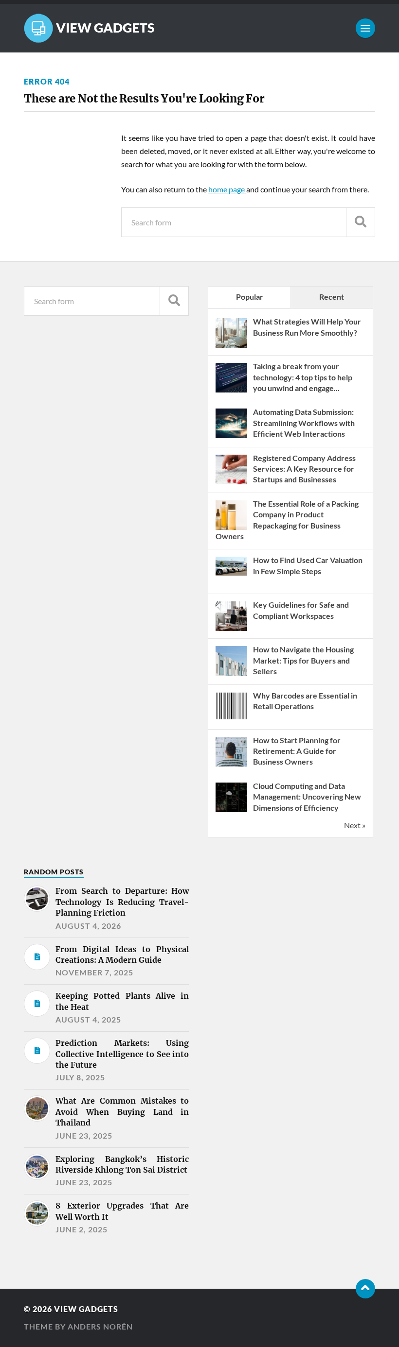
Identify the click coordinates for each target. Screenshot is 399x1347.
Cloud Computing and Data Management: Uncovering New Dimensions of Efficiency (307, 796)
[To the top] (365, 1288)
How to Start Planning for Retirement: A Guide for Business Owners (297, 751)
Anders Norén (100, 1326)
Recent (331, 296)
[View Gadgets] (199, 28)
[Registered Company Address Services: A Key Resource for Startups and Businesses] (231, 483)
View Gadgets (86, 1308)
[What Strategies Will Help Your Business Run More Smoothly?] (231, 346)
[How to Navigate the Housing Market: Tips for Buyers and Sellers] (231, 674)
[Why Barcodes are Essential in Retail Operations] (231, 720)
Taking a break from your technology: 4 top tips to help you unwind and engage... (302, 376)
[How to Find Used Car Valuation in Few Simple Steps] (231, 572)
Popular (249, 296)
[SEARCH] (360, 222)
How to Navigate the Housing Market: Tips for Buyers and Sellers (303, 660)
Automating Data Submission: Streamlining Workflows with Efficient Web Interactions (304, 422)
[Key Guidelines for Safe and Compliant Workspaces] (231, 629)
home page (227, 189)
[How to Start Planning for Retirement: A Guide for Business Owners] (231, 765)
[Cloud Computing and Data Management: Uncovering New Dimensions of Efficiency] (231, 811)
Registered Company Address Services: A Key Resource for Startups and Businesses (304, 468)
